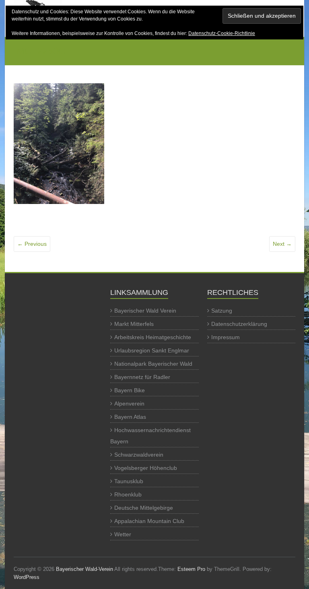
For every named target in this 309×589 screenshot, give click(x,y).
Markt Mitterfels (134, 324)
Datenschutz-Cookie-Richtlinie (221, 33)
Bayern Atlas (130, 417)
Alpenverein (129, 403)
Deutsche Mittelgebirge (143, 508)
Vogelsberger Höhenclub (145, 468)
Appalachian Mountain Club (149, 521)
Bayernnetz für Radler (142, 377)
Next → (282, 244)
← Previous (32, 244)
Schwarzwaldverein (138, 454)
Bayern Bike (129, 390)
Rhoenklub (128, 494)
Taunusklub (128, 481)
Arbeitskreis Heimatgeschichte (152, 337)
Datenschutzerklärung (239, 324)
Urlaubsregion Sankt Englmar (151, 350)
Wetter (122, 534)
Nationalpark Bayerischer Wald (153, 363)
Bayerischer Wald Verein (145, 310)
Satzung (221, 310)
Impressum (225, 337)
